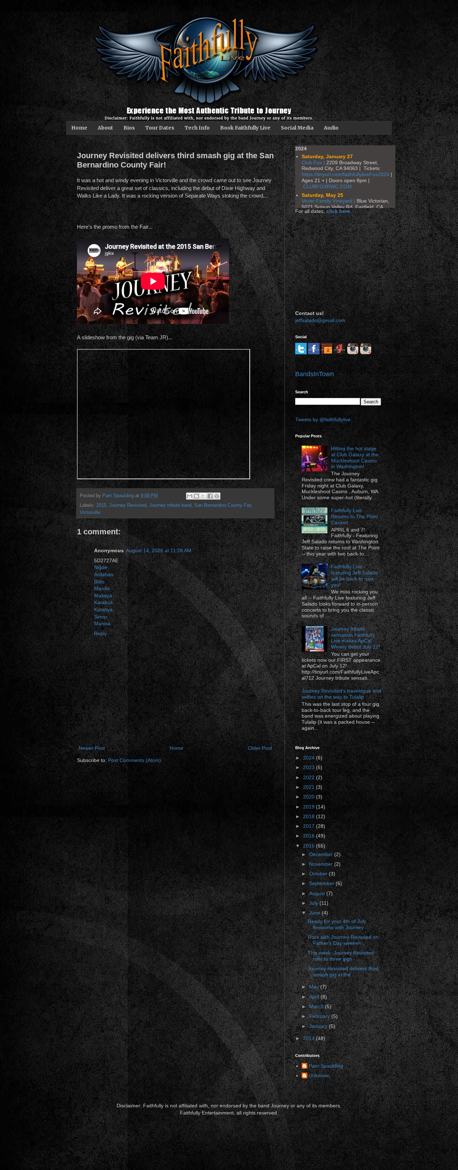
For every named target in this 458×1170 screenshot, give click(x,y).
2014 (309, 1038)
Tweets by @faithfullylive (323, 419)
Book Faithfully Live (245, 128)
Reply (100, 633)
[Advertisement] (331, 261)
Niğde (100, 567)
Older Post (260, 748)
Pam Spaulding (326, 1066)
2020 (309, 797)
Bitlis (99, 581)
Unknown (319, 1075)
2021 (309, 787)
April (315, 997)
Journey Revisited (127, 505)
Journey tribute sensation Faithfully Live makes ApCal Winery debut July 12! (355, 638)
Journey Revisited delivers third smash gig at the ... (343, 971)
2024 (309, 758)
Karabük (103, 602)
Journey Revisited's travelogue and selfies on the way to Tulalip (341, 694)
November (321, 864)
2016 (309, 836)
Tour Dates (159, 128)
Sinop (100, 617)
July (314, 903)
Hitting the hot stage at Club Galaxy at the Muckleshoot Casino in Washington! (355, 457)
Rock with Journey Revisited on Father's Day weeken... (343, 940)
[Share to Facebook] (210, 496)
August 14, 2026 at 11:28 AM (158, 550)
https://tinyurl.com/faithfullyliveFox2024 (345, 174)
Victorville (90, 512)
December (321, 854)
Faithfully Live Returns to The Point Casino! (354, 516)
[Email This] (189, 496)
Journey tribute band (170, 505)
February (320, 1016)
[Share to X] (203, 496)
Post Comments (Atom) (134, 760)
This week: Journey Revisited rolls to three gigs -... (341, 956)
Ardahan (103, 574)
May (314, 987)
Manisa (102, 623)
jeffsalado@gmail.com (320, 320)
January (319, 1026)
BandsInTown (314, 374)
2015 (101, 505)
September (322, 883)
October (319, 874)
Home (79, 128)
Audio (331, 128)
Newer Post (92, 748)
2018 (309, 816)
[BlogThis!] (196, 496)
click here (338, 211)
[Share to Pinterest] (216, 496)
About (105, 128)
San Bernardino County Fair (222, 505)
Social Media (297, 128)
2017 (309, 826)
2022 (309, 777)
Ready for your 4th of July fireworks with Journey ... (338, 924)
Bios (129, 128)
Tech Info (197, 128)
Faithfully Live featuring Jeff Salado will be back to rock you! (354, 575)
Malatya (103, 595)
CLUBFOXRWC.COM (327, 186)
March (317, 1006)
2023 (309, 767)
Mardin (102, 588)
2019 (309, 807)
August (317, 893)
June (315, 913)
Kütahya (103, 609)
